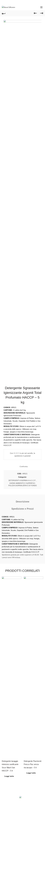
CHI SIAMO (6, 850)
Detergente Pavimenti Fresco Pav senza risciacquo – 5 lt (32, 764)
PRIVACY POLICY (8, 861)
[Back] (4, 13)
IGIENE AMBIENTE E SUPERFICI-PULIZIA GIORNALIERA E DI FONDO (22, 484)
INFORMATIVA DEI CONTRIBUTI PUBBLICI (18, 864)
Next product (41, 13)
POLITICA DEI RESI (9, 857)
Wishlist (30, 7)
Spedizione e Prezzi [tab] (22, 508)
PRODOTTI (6, 847)
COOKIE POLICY (23, 861)
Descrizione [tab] (22, 501)
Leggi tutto (9, 776)
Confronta (24, 466)
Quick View (19, 583)
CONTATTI (6, 854)
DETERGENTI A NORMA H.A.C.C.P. (22, 480)
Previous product (35, 13)
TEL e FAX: (11, 826)
